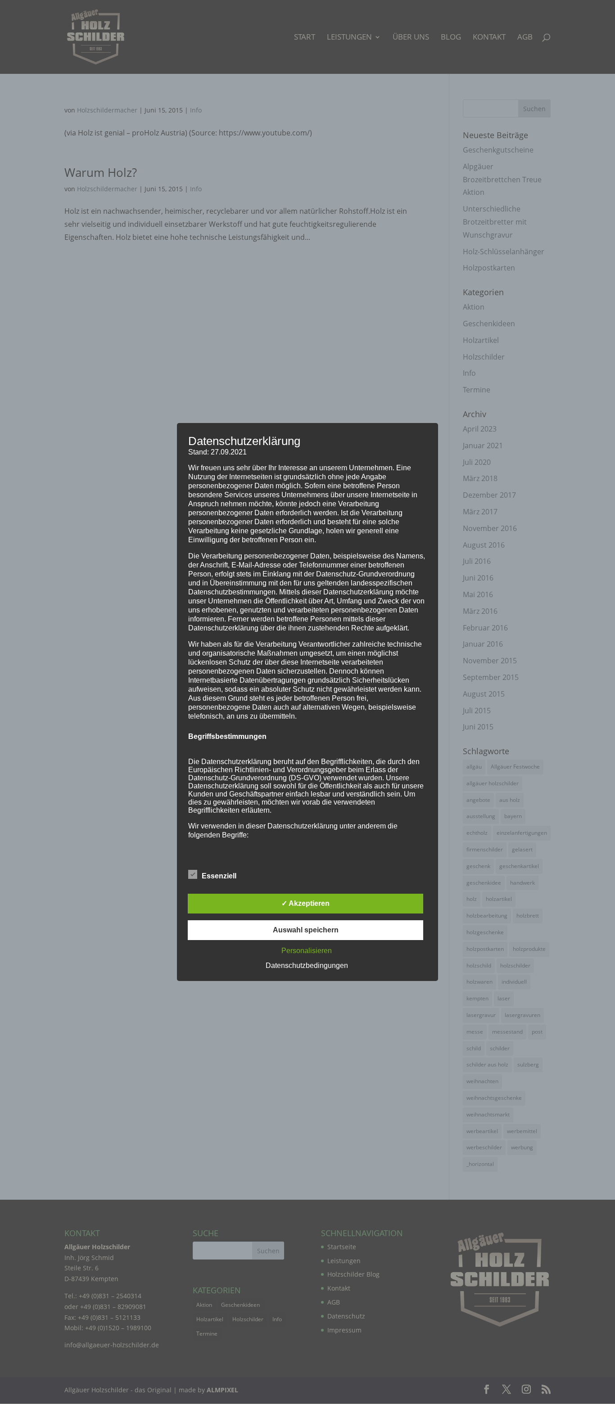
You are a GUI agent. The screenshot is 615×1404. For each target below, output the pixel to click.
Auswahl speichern (306, 930)
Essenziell (219, 876)
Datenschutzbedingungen (307, 965)
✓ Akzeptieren (305, 903)
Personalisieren (306, 950)
